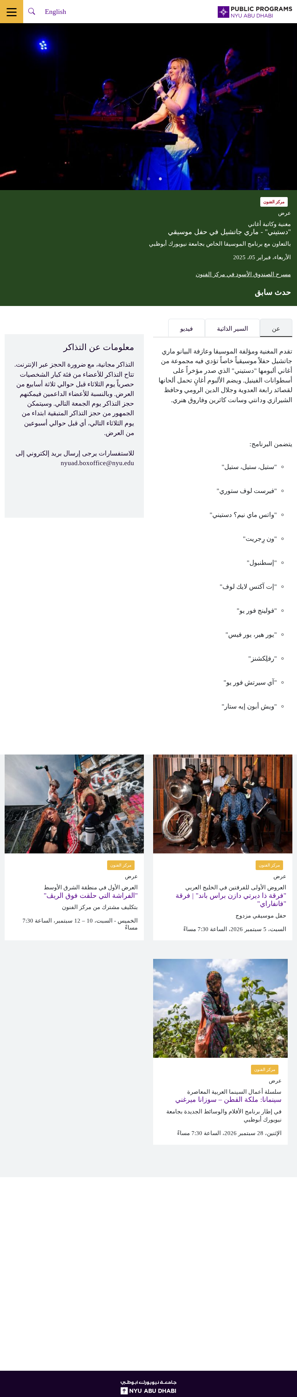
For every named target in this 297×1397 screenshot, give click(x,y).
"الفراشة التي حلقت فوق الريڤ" (91, 895)
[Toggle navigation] (11, 11)
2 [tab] (148, 178)
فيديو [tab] (186, 328)
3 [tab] (137, 178)
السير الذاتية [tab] (232, 328)
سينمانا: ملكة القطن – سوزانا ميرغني (228, 1099)
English (55, 11)
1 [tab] (160, 178)
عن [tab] (276, 328)
